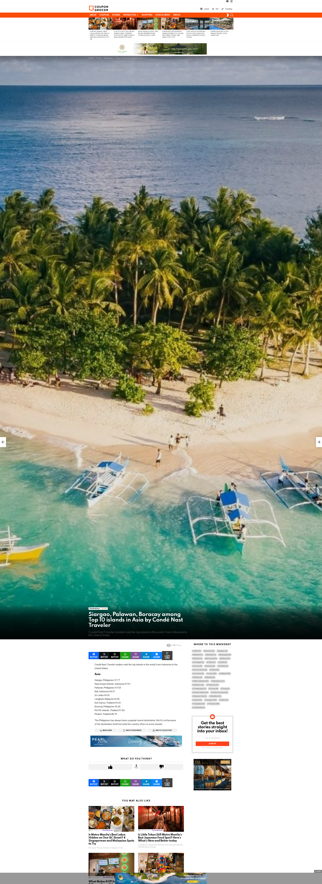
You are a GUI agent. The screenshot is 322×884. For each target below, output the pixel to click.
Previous (90, 30)
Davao (210, 666)
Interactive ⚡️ (131, 15)
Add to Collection (164, 730)
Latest (206, 9)
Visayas (214, 704)
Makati (225, 673)
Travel (176, 15)
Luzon (212, 673)
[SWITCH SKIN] (227, 15)
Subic (224, 700)
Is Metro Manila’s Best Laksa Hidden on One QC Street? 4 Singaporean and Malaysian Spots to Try (100, 35)
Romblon (216, 696)
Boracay (212, 658)
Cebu (211, 662)
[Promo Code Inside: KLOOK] (3, 442)
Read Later (107, 730)
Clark (223, 662)
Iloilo (215, 670)
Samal (198, 700)
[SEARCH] (231, 15)
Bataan (198, 655)
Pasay (214, 688)
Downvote (161, 767)
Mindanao (218, 681)
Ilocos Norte (200, 670)
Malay (198, 677)
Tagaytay (199, 704)
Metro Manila (201, 681)
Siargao (211, 700)
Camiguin (199, 662)
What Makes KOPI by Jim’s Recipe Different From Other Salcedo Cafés (148, 33)
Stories (116, 15)
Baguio (223, 651)
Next (232, 30)
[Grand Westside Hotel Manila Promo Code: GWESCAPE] (221, 24)
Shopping (147, 15)
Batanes (211, 655)
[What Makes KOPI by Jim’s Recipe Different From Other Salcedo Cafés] (149, 24)
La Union (199, 673)
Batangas (225, 655)
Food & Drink (162, 15)
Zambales (199, 707)
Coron (198, 666)
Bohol (198, 658)
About (93, 15)
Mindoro (199, 685)
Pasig (226, 688)
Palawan (213, 685)
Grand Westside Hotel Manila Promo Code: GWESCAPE (220, 33)
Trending (228, 9)
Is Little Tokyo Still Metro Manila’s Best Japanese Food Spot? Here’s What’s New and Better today (160, 837)
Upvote (110, 767)
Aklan (197, 651)
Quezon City (200, 696)
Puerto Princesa (220, 692)
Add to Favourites (133, 730)
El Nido (223, 666)
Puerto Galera (201, 692)
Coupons (104, 15)
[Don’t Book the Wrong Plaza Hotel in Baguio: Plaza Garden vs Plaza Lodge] (197, 24)
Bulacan (225, 658)
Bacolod (209, 651)
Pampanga (200, 688)
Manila (210, 677)
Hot (216, 9)
